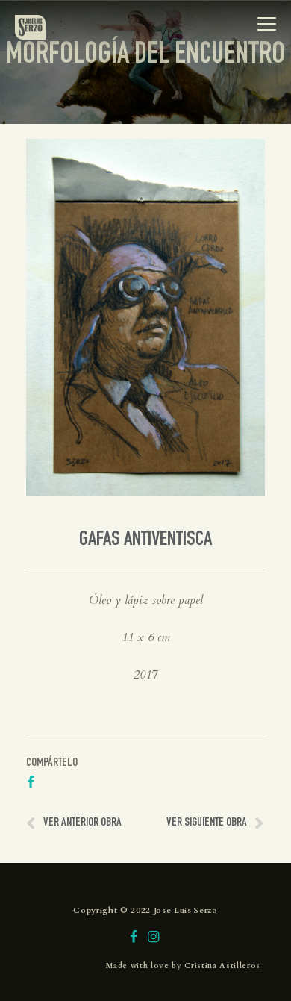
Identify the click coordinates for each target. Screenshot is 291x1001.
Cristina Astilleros (222, 966)
